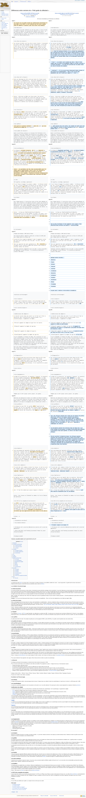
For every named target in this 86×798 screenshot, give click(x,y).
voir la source (36, 13)
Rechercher (2, 30)
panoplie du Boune (54, 721)
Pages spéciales (4, 24)
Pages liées (3, 22)
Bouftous (42, 583)
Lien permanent (4, 26)
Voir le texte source (23, 1)
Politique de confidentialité (44, 795)
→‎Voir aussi (27, 15)
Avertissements (61, 795)
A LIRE (3, 19)
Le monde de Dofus (16, 785)
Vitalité (12, 700)
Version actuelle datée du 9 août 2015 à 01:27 (63, 13)
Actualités (3, 12)
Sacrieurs (13, 703)
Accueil (3, 11)
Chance (14, 691)
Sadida (53, 604)
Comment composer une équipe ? (19, 787)
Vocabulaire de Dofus (16, 784)
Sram (73, 604)
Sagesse (13, 705)
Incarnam (19, 613)
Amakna (44, 756)
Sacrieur (69, 604)
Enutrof (66, 604)
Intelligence (15, 694)
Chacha (22, 770)
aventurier (16, 721)
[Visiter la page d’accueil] (5, 5)
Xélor (77, 604)
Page (12, 1)
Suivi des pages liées (5, 23)
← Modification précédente (30, 16)
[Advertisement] (34, 6)
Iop (44, 604)
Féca (75, 604)
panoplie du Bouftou (60, 655)
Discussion (16, 1)
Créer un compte (77, 0)
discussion (30, 14)
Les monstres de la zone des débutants (20, 788)
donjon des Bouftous (35, 770)
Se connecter (83, 0)
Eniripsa (63, 604)
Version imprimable (4, 25)
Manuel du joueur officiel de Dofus (19, 789)
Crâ (46, 604)
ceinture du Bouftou (53, 670)
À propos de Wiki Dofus (53, 795)
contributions (35, 14)
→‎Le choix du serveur (67, 15)
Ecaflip (56, 604)
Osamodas (49, 604)
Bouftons (24, 655)
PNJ (24, 613)
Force (14, 690)
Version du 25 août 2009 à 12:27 (27, 13)
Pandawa (59, 604)
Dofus (21, 582)
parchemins (78, 685)
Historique (29, 1)
